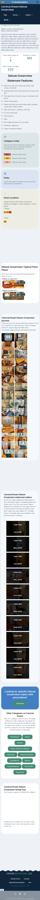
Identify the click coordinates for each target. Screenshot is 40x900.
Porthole (20, 743)
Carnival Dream (18, 29)
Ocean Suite (29, 766)
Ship (5, 15)
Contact (26, 879)
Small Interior (14, 737)
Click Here (20, 703)
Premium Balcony (13, 766)
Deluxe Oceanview (26, 754)
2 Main (6, 218)
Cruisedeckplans (19, 2)
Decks (15, 15)
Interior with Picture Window (20, 748)
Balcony (27, 760)
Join (29, 882)
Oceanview (11, 754)
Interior (27, 737)
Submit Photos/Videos (16, 882)
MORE (6, 20)
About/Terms (15, 879)
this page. (27, 730)
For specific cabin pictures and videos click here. (19, 330)
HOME (3, 29)
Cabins (28, 15)
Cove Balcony (14, 760)
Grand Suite (20, 772)
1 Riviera (7, 208)
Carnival (9, 29)
